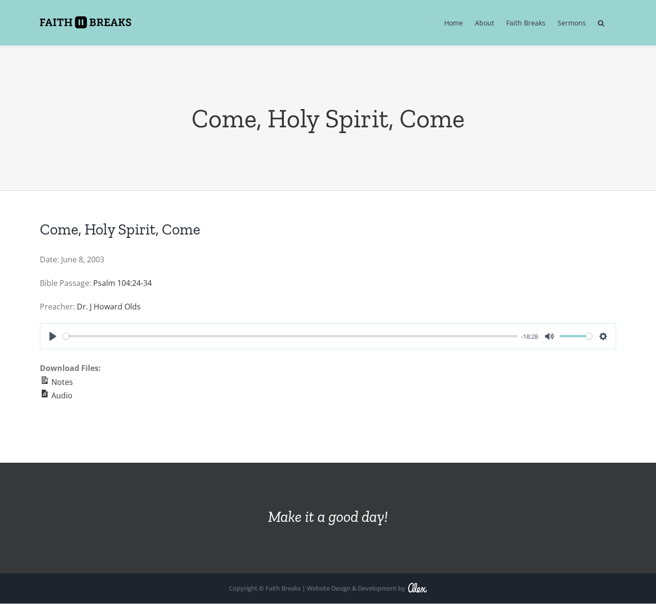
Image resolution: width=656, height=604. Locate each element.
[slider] (290, 336)
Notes (61, 382)
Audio (61, 395)
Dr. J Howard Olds (109, 306)
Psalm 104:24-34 (122, 283)
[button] (601, 23)
